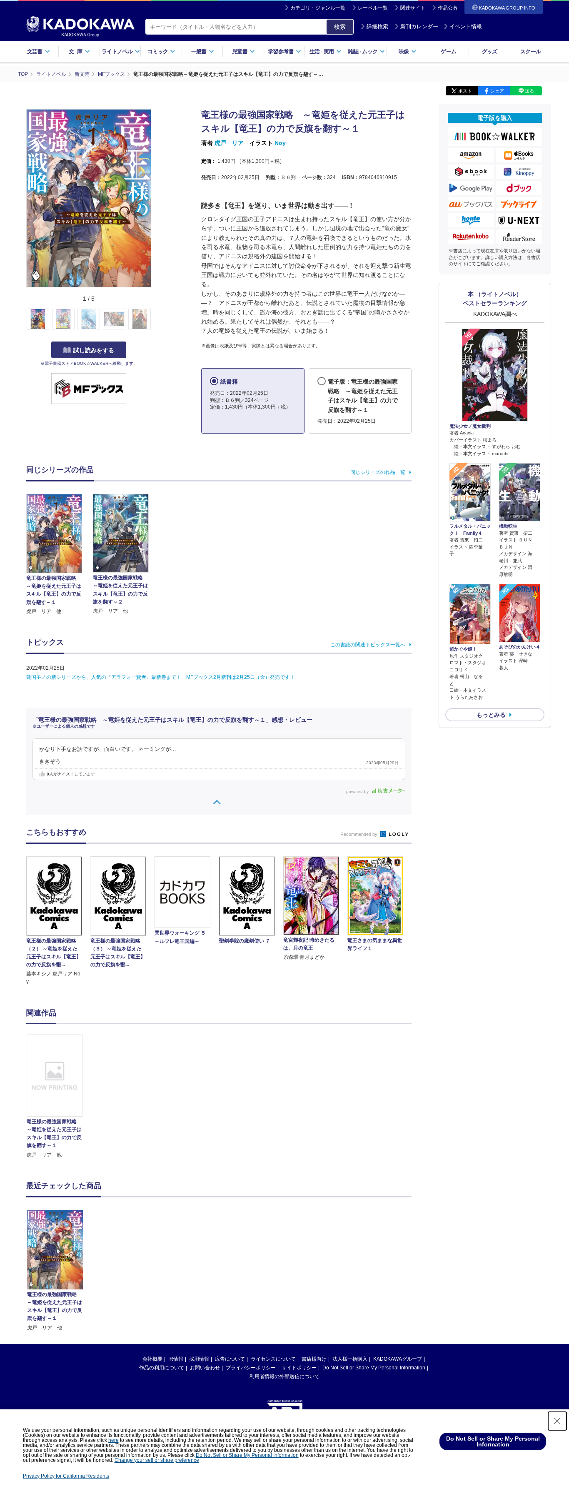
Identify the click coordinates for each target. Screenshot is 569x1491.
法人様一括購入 (349, 1359)
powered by (358, 791)
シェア (497, 90)
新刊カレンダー (419, 26)
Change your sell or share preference (157, 1460)
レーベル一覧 (373, 8)
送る (529, 90)
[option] (59, 1097)
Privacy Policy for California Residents (66, 1476)
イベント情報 (465, 26)
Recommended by (359, 834)
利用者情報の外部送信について (284, 1376)
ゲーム (448, 51)
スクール (530, 51)
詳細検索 (377, 26)
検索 (340, 26)
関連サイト (412, 8)
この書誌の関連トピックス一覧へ (367, 645)
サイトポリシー (299, 1368)
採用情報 (199, 1359)
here (113, 1440)
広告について (230, 1359)
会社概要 (152, 1359)
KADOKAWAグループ (397, 1359)
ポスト (465, 90)
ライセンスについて (273, 1359)
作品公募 (448, 8)
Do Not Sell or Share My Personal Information (373, 1367)
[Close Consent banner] (557, 1421)
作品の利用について (161, 1368)
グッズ (489, 51)
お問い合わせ (205, 1368)
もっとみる (491, 714)
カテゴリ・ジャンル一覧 (317, 8)
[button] (156, 319)
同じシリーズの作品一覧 (377, 472)
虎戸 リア (229, 143)
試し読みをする (93, 350)
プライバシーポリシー (251, 1368)
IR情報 (175, 1359)
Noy (280, 143)
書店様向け (314, 1359)
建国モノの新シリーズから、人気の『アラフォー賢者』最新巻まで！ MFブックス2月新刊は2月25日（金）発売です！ (160, 677)
